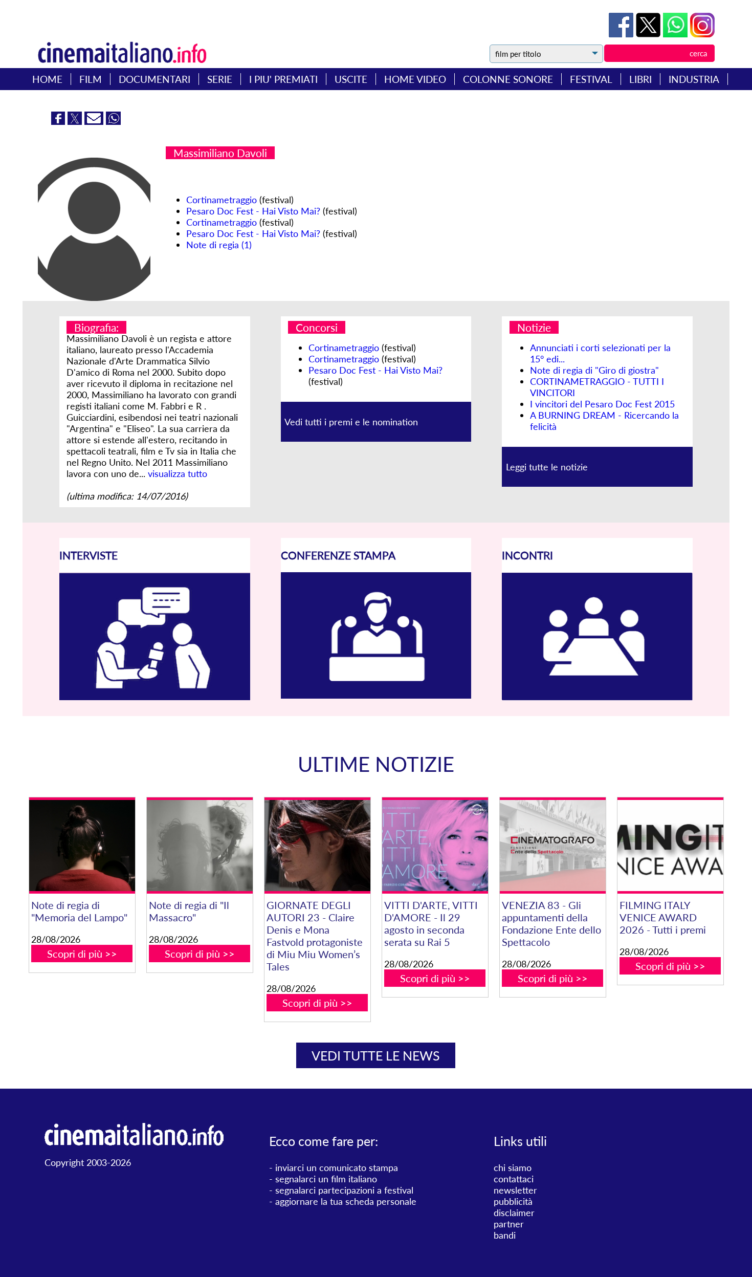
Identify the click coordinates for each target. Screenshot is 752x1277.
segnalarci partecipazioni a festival (344, 1190)
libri (640, 79)
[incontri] (597, 697)
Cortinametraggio (221, 199)
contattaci (514, 1178)
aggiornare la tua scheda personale (345, 1201)
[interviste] (154, 696)
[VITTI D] (435, 845)
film (90, 79)
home (47, 79)
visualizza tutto (177, 473)
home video (415, 79)
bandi (505, 1235)
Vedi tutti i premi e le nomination (351, 421)
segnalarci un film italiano (326, 1178)
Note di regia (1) (219, 244)
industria (694, 79)
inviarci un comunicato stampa (336, 1167)
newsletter (515, 1190)
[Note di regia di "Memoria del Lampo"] (82, 845)
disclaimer (514, 1212)
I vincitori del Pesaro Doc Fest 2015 (602, 403)
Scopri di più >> (82, 953)
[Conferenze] (376, 695)
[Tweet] (649, 33)
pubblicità (513, 1201)
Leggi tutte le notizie (547, 466)
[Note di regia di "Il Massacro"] (200, 845)
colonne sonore (508, 79)
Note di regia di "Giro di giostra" (594, 370)
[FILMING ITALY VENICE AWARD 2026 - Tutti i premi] (670, 845)
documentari (154, 79)
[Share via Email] (95, 121)
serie (219, 79)
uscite (351, 79)
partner (509, 1223)
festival (591, 79)
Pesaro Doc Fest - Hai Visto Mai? (253, 211)
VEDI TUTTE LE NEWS (376, 1055)
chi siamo (513, 1167)
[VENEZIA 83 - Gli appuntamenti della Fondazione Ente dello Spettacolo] (553, 845)
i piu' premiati (283, 79)
